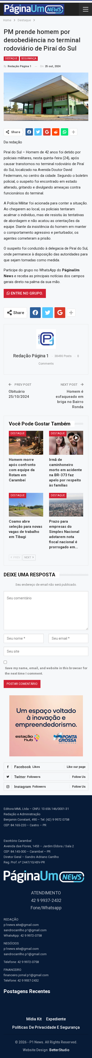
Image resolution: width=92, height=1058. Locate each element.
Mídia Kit (34, 1019)
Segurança (28, 58)
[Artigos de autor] (46, 339)
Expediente (56, 1019)
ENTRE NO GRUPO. (26, 293)
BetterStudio (59, 1050)
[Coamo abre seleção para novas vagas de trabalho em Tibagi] (26, 505)
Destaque (11, 58)
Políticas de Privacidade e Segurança (46, 1027)
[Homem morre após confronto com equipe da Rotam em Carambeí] (26, 443)
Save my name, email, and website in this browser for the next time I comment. (46, 670)
